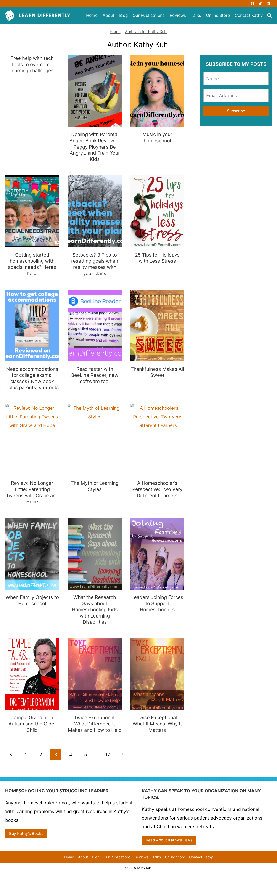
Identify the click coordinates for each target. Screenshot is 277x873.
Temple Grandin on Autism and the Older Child (32, 724)
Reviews (178, 15)
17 (107, 754)
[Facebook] (252, 3)
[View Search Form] (269, 15)
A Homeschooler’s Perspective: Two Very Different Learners (157, 489)
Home (92, 15)
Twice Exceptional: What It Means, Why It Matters (157, 724)
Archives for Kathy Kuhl (146, 31)
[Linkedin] (268, 3)
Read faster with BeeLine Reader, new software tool (94, 375)
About (108, 15)
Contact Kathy (249, 15)
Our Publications (149, 15)
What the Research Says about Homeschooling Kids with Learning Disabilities (95, 609)
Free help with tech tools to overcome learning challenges (32, 64)
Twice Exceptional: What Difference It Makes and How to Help (94, 724)
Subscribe (236, 111)
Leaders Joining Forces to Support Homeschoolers (157, 603)
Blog (123, 15)
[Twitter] (260, 3)
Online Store (218, 15)
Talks (196, 15)
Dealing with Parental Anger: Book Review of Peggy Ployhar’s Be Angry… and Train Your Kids (94, 147)
